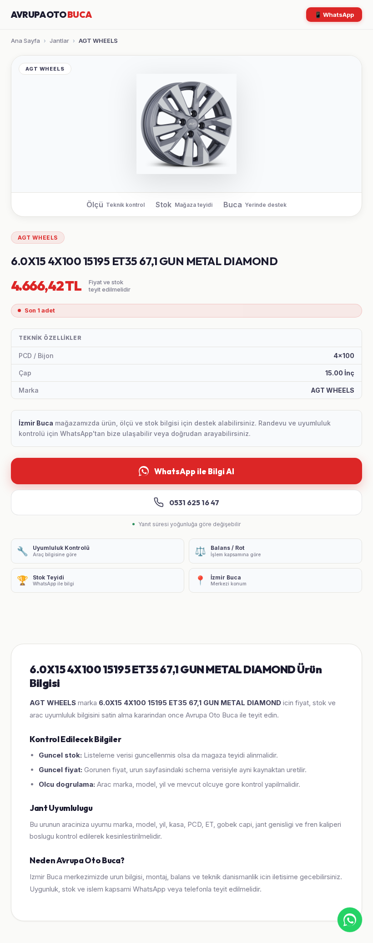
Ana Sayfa (25, 40)
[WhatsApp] (350, 919)
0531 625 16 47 (194, 502)
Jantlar (59, 40)
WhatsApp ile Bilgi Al (194, 471)
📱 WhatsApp (334, 14)
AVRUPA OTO (51, 14)
